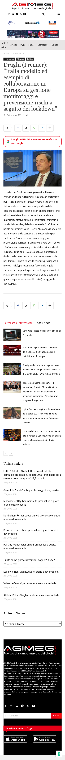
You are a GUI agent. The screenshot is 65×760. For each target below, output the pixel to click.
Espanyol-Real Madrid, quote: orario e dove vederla (31, 575)
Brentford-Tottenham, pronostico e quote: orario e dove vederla (30, 535)
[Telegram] (16, 14)
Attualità (20, 62)
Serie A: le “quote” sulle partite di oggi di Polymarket (31, 493)
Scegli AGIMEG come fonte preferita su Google (34, 144)
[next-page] (11, 457)
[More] (50, 131)
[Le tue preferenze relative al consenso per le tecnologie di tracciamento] (59, 754)
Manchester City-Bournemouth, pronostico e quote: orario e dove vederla (31, 506)
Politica (30, 62)
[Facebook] (4, 14)
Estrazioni (43, 48)
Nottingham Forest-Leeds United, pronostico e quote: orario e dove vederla (32, 521)
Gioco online (4, 48)
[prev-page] (5, 457)
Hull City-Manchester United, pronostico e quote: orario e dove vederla (29, 550)
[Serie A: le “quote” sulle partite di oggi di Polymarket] (12, 338)
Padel (31, 48)
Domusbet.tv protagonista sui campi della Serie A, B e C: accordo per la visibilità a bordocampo (40, 355)
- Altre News (42, 326)
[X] (20, 14)
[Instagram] (8, 14)
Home (6, 56)
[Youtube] (24, 14)
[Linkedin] (12, 14)
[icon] (18, 746)
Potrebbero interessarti (17, 326)
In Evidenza (18, 56)
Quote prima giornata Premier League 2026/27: (29, 563)
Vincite (13, 48)
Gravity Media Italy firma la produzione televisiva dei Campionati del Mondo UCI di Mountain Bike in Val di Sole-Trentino (42, 373)
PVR (22, 48)
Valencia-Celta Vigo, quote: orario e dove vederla (29, 586)
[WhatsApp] (33, 131)
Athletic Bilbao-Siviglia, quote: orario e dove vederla (31, 598)
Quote (54, 48)
